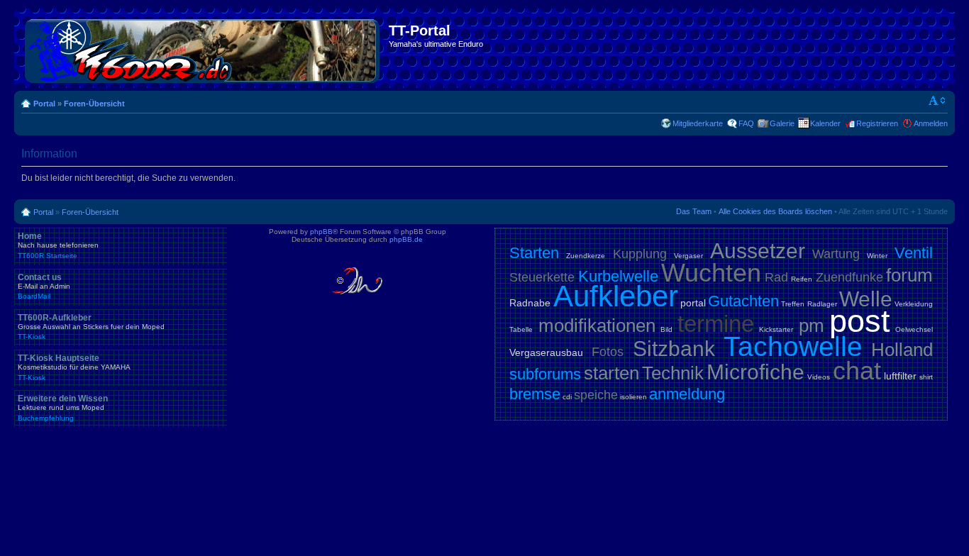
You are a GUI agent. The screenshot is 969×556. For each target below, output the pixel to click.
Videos (818, 377)
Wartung (836, 254)
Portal (44, 103)
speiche (596, 395)
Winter (877, 256)
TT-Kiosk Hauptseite (74, 367)
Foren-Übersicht (94, 103)
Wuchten (711, 272)
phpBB (321, 231)
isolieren (633, 397)
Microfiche (755, 372)
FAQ (746, 123)
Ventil (914, 253)
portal (693, 302)
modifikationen (596, 325)
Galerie (782, 123)
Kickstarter (776, 329)
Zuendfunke (849, 277)
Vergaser (688, 256)
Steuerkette (542, 277)
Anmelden (931, 123)
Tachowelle (793, 346)
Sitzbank (674, 348)
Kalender (825, 123)
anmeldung (687, 394)
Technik (673, 373)
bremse (534, 394)
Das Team (693, 211)
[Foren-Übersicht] (203, 48)
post (859, 321)
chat (857, 370)
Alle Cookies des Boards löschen (775, 211)
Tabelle (521, 329)
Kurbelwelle (618, 276)
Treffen (792, 304)
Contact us (44, 286)
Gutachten (743, 301)
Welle (865, 299)
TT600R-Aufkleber (91, 327)
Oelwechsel (914, 329)
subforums (545, 374)
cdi (567, 397)
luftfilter (900, 376)
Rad (776, 277)
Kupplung (640, 254)
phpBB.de (406, 239)
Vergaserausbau (546, 352)
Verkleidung (914, 304)
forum (909, 275)
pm (811, 325)
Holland (902, 349)
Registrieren (877, 123)
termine (715, 324)
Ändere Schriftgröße (937, 100)
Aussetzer (757, 250)
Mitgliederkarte (697, 123)
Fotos (608, 352)
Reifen (801, 279)
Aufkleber (615, 296)
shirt (926, 377)
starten (611, 373)
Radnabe (529, 302)
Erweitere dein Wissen (63, 408)
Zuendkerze (585, 256)
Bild (666, 329)
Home (58, 245)
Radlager (822, 304)
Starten (534, 253)
